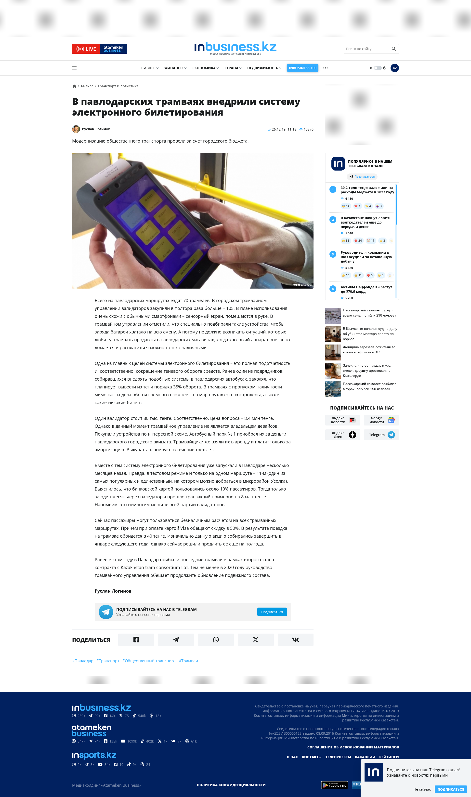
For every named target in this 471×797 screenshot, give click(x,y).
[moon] (385, 68)
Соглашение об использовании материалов (353, 747)
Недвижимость (262, 68)
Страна (231, 68)
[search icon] (394, 49)
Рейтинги (389, 757)
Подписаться (451, 789)
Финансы (173, 68)
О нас (292, 757)
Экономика (204, 68)
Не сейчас (422, 789)
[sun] (371, 68)
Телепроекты (338, 757)
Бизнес (148, 68)
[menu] (74, 68)
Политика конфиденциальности (231, 785)
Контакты (312, 757)
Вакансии (365, 757)
